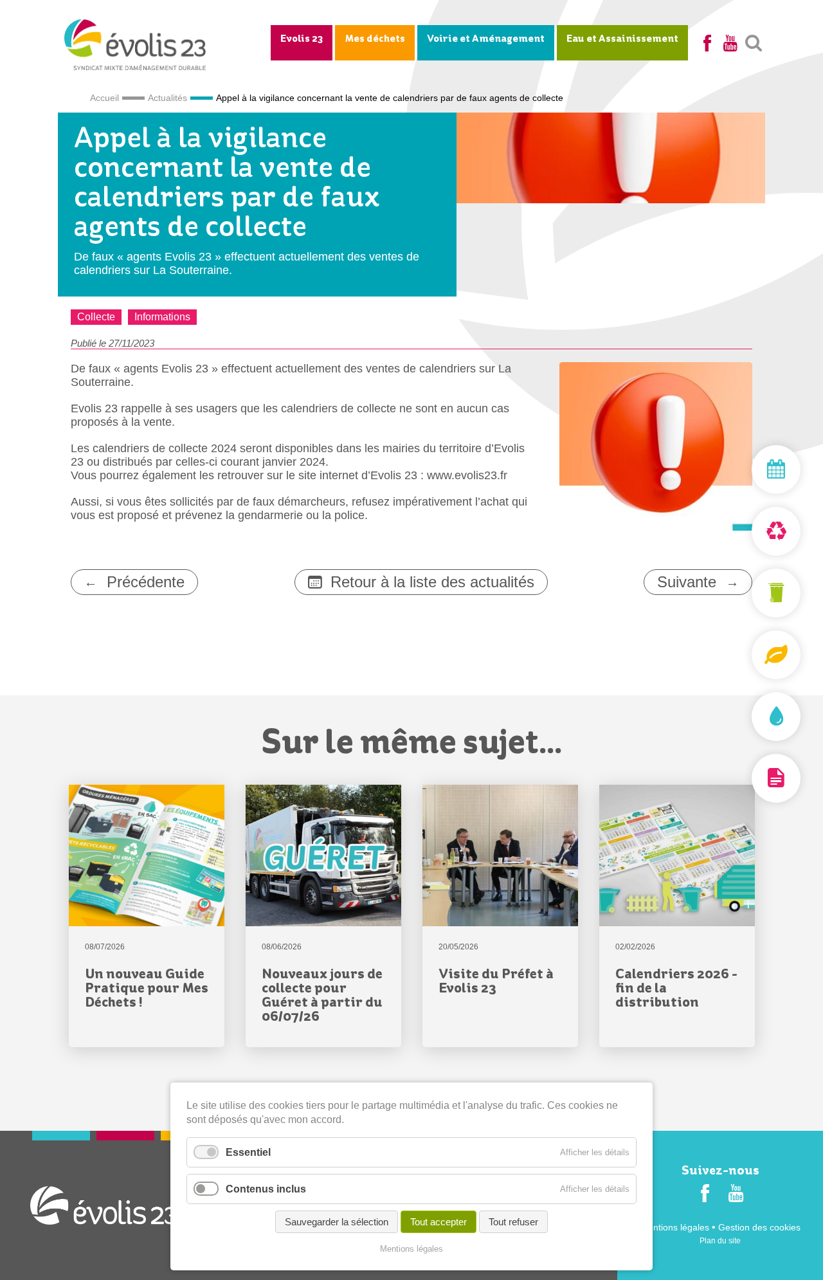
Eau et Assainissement (622, 39)
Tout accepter (438, 1221)
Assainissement (745, 716)
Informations (162, 316)
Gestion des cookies (759, 1227)
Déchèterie (745, 531)
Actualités (167, 98)
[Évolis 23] (135, 66)
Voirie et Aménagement (486, 39)
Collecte (96, 316)
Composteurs (745, 654)
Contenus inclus (266, 1189)
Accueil (104, 98)
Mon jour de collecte (745, 469)
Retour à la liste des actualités (432, 581)
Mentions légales (674, 1227)
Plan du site (720, 1240)
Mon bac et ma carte (745, 593)
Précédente (146, 581)
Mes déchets (375, 39)
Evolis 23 (301, 39)
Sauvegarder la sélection (336, 1221)
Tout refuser (513, 1221)
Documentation (745, 778)
